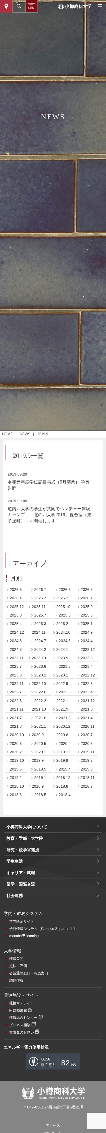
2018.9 (38, 786)
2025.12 (17, 607)
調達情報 (16, 980)
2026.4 (16, 598)
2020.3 (87, 743)
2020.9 (38, 735)
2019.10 (17, 760)
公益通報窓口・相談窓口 (28, 973)
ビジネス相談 (19, 1025)
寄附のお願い (31, 5)
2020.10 (17, 735)
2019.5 (40, 769)
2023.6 (40, 666)
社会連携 (15, 895)
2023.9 (62, 658)
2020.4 (65, 743)
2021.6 (40, 718)
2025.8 (16, 615)
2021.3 (16, 726)
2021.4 (87, 718)
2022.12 (88, 675)
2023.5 (65, 666)
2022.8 (87, 683)
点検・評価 (18, 966)
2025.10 (63, 607)
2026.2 (62, 598)
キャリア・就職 (21, 872)
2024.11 (39, 632)
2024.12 (17, 632)
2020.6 (16, 743)
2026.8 (16, 589)
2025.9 (87, 607)
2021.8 (87, 709)
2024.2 (40, 649)
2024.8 (16, 641)
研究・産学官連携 (23, 849)
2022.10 (39, 683)
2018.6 (16, 795)
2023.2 (40, 675)
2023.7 (16, 666)
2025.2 (62, 623)
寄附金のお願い (21, 1032)
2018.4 (65, 795)
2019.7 (87, 760)
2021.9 (62, 709)
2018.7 (87, 786)
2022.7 (16, 692)
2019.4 (65, 769)
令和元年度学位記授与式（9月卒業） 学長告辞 (48, 485)
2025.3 (40, 623)
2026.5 (87, 589)
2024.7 (40, 641)
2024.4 (87, 641)
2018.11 (88, 777)
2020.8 (62, 735)
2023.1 (62, 675)
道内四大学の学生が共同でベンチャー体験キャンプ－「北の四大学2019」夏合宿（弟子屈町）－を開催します (49, 514)
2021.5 (65, 718)
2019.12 (63, 752)
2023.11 (17, 658)
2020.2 (16, 752)
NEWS (25, 434)
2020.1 (40, 752)
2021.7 (16, 718)
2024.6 (65, 641)
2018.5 (40, 795)
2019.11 (88, 752)
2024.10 (63, 632)
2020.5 (40, 743)
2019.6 (16, 769)
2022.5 (65, 692)
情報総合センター (23, 1018)
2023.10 (39, 658)
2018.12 (63, 777)
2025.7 (40, 615)
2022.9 (62, 683)
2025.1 (87, 623)
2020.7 (87, 735)
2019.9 (38, 760)
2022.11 (17, 683)
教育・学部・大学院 (25, 838)
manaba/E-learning (24, 936)
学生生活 (15, 861)
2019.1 (40, 777)
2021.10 (39, 709)
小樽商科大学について (27, 826)
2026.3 (40, 598)
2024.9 (87, 632)
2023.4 (87, 666)
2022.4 (87, 692)
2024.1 (62, 649)
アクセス (53, 1125)
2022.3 (16, 701)
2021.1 (40, 726)
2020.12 (63, 726)
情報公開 (16, 959)
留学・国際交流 (21, 884)
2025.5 (87, 615)
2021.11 (17, 709)
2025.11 (39, 607)
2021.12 (88, 701)
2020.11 (88, 726)
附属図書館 (18, 1010)
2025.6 (65, 615)
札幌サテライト (21, 1003)
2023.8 (87, 658)
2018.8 (62, 786)
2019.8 (62, 760)
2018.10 (17, 786)
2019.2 (16, 777)
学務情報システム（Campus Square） (39, 929)
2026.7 (40, 589)
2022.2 (40, 701)
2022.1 (62, 701)
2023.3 (16, 675)
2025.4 (16, 623)
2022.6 (40, 692)
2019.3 (87, 769)
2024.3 (16, 649)
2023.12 (88, 649)
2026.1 (87, 598)
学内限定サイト (21, 921)
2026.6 (65, 589)
